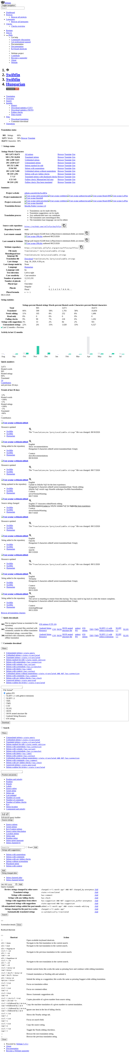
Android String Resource (45, 629)
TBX (92, 629)
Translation (10, 96)
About (13, 60)
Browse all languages (19, 22)
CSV (54, 629)
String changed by (13, 843)
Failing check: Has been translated (38, 182)
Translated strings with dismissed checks (41, 177)
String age (10, 793)
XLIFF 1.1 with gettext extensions (106, 629)
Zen (73, 154)
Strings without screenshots (17, 861)
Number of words (13, 797)
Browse (24, 138)
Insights (9, 103)
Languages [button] (10, 19)
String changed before (15, 880)
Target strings (11, 827)
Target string (11, 791)
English (32, 444)
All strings (29, 154)
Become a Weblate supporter (17, 1051)
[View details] (30, 430)
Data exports (16, 114)
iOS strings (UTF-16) (47, 624)
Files (8, 117)
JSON (59, 629)
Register (9, 30)
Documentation (17, 46)
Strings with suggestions (34, 168)
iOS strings (84, 629)
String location (12, 807)
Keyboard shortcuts (19, 49)
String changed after (14, 877)
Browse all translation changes (13, 613)
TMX (96, 629)
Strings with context (14, 866)
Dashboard (10, 12)
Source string (11, 788)
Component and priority (15, 809)
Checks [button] (9, 24)
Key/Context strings (14, 829)
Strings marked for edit (34, 165)
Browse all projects (19, 17)
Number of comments (14, 800)
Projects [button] (9, 15)
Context (32, 453)
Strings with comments (15, 857)
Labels (8, 786)
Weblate (7, 3)
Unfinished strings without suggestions (40, 171)
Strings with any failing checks (37, 174)
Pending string (12, 838)
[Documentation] (2, 146)
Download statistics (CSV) (22, 108)
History (14, 105)
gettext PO (10, 693)
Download (29, 259)
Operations (10, 124)
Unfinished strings (32, 160)
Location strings (12, 833)
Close (19, 925)
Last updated (11, 795)
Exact (30, 847)
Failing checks (17, 112)
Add (35, 847)
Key (8, 804)
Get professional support (21, 42)
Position (9, 782)
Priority (9, 784)
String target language (15, 840)
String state (10, 836)
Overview (10, 99)
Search (9, 101)
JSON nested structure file (67, 629)
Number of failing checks (16, 802)
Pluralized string (12, 864)
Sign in (9, 33)
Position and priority (14, 779)
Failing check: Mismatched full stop (39, 179)
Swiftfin (13, 74)
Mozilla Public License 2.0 (35, 206)
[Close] (2, 920)
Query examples (7, 887)
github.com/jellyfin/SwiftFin (36, 193)
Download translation (19, 119)
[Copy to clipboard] (64, 226)
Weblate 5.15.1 (22, 1044)
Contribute (15, 56)
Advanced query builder (10, 817)
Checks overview (18, 26)
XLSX (126, 629)
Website (14, 62)
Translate (31, 138)
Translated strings (32, 157)
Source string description (16, 831)
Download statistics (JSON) (22, 110)
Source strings (11, 824)
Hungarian (15, 84)
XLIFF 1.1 (10, 698)
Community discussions (20, 40)
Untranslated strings (33, 163)
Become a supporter (19, 58)
